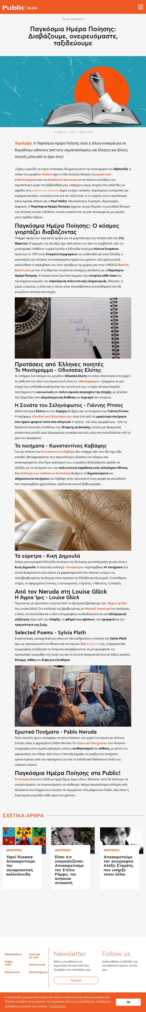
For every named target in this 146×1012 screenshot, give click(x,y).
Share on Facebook (6, 781)
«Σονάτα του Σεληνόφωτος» (52, 416)
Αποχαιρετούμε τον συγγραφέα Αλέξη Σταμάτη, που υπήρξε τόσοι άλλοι (119, 865)
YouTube (124, 981)
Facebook (107, 981)
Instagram (133, 981)
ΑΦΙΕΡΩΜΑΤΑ (14, 850)
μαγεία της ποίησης (45, 190)
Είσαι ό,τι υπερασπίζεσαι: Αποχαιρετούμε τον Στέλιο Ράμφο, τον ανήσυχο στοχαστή (69, 870)
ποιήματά (93, 644)
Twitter (116, 981)
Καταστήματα (38, 972)
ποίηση (23, 779)
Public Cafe (9, 963)
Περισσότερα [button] (57, 1006)
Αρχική (65, 19)
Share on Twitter (6, 788)
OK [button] (128, 1002)
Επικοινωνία (37, 964)
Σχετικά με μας (34, 956)
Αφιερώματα (77, 19)
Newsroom (12, 972)
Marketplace (13, 954)
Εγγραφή (76, 980)
